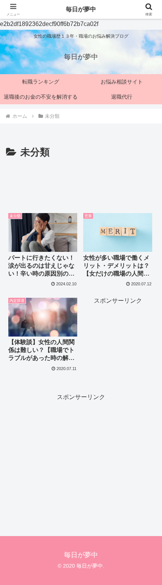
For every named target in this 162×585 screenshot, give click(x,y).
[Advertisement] (81, 184)
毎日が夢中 (81, 9)
